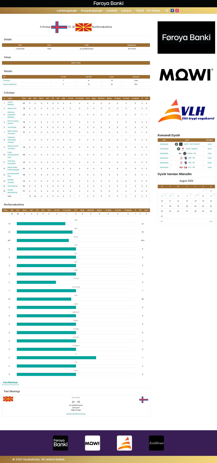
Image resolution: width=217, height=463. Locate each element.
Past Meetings (10, 382)
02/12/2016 (76, 397)
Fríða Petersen (13, 186)
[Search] (167, 10)
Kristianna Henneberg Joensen (12, 139)
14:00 (209, 158)
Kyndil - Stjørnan (191, 149)
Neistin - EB (191, 153)
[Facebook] (172, 10)
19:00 (209, 153)
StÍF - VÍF (191, 158)
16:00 (209, 144)
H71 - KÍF (191, 167)
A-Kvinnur (6, 80)
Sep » (211, 221)
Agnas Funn (12, 108)
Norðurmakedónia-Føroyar (76, 414)
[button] (103, 10)
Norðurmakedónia (9, 84)
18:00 (209, 149)
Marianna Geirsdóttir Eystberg (11, 114)
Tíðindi (139, 10)
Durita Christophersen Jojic (13, 154)
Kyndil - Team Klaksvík (191, 144)
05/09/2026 (164, 144)
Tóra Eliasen (12, 127)
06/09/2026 (164, 158)
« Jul (161, 221)
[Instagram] (177, 10)
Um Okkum (153, 10)
